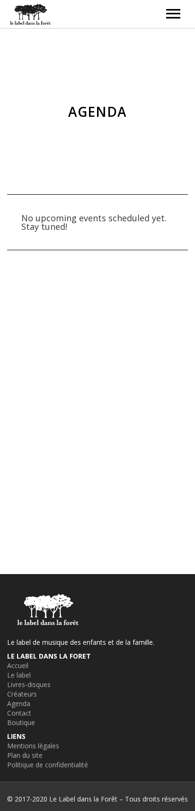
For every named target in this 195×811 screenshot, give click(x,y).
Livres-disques (29, 684)
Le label (19, 674)
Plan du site (25, 755)
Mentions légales (33, 745)
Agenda (18, 703)
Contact (19, 712)
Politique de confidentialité (47, 764)
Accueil (17, 665)
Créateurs (22, 693)
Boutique (21, 722)
